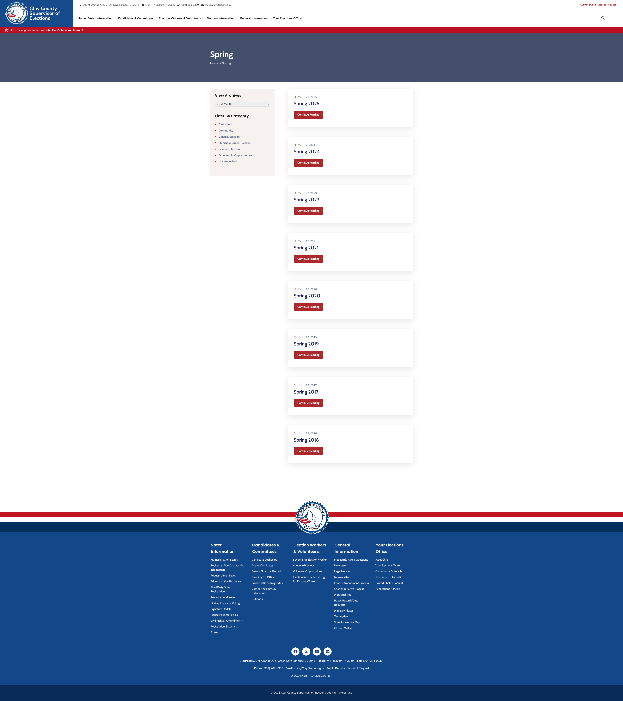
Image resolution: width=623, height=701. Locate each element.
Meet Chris (381, 559)
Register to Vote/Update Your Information (228, 567)
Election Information (221, 18)
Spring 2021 (306, 248)
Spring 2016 (306, 440)
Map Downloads (343, 610)
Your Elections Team (387, 565)
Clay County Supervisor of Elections (45, 13)
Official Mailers (343, 628)
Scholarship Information (389, 577)
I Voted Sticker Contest (389, 583)
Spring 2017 (306, 392)
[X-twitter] (306, 651)
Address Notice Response (226, 581)
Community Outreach (388, 571)
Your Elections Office (287, 18)
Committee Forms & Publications (264, 591)
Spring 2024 (307, 152)
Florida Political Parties (224, 614)
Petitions (257, 599)
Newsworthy (341, 577)
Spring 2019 (306, 344)
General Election (229, 137)
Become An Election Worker (310, 559)
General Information (254, 18)
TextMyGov (341, 616)
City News (225, 124)
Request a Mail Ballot (223, 575)
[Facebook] (295, 651)
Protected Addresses (223, 597)
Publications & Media (387, 588)
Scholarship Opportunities (235, 155)
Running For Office (263, 577)
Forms (214, 632)
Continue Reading (308, 114)
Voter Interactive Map (347, 622)
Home (82, 18)
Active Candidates (262, 565)
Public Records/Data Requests (346, 602)
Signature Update (221, 609)
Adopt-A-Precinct (303, 565)
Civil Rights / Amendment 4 (227, 620)
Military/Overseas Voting (225, 603)
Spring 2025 (306, 103)
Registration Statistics (224, 626)
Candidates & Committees (135, 18)
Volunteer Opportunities (307, 571)
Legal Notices (342, 571)
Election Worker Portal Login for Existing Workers (310, 579)
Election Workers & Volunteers (180, 18)
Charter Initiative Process (349, 588)
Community (226, 130)
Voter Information (100, 18)
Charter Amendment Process (351, 583)
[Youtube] (317, 651)
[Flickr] (328, 651)
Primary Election (229, 149)
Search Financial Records (267, 571)
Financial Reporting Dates (267, 583)
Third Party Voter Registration (221, 589)
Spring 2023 (306, 200)
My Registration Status (224, 559)
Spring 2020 (307, 296)
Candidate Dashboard (264, 559)
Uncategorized (228, 161)
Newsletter (340, 565)
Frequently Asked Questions (351, 559)
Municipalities (342, 594)
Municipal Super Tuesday (234, 143)
